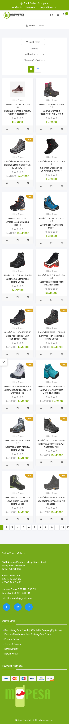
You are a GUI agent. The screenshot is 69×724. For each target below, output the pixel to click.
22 (62, 527)
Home (32, 25)
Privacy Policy (11, 639)
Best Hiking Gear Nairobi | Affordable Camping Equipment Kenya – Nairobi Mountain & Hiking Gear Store (33, 632)
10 (51, 527)
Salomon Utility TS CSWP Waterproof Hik (52, 445)
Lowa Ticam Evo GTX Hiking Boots (18, 502)
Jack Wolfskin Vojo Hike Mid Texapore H (51, 502)
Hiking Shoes (18, 100)
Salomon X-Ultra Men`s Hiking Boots (18, 280)
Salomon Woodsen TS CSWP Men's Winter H (51, 169)
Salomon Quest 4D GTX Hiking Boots (17, 448)
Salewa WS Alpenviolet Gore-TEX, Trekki (51, 391)
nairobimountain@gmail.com (17, 598)
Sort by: (34, 48)
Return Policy (11, 649)
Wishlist (19, 7)
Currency (30, 7)
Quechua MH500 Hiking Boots (51, 226)
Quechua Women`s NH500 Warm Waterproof (17, 112)
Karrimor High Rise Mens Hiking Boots (51, 337)
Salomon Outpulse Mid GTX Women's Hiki (17, 391)
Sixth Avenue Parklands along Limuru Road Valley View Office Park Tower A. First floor (24, 565)
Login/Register (48, 7)
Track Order (29, 3)
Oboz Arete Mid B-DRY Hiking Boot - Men (17, 337)
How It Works (11, 653)
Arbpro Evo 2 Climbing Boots (17, 223)
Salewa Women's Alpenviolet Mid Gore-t (51, 112)
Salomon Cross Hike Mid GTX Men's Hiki (51, 283)
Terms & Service (13, 644)
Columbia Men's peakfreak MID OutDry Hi (17, 166)
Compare (43, 3)
